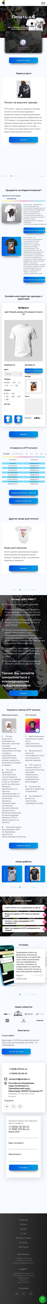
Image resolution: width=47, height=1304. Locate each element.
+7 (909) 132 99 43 (18, 1073)
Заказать (23, 140)
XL (17, 385)
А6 (41, 454)
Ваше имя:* (14, 1132)
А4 (31, 454)
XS (14, 382)
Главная (23, 1220)
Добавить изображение (33, 371)
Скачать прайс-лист (23, 501)
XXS (8, 382)
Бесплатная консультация (34, 230)
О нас (23, 1233)
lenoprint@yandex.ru (19, 1079)
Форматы (17, 454)
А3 (26, 454)
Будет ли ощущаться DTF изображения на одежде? (22, 929)
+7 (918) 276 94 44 (18, 1069)
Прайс (6, 454)
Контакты (23, 1247)
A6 (13, 396)
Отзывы (23, 1242)
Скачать (23, 693)
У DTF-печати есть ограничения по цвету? (23, 908)
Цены (23, 1229)
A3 (7, 393)
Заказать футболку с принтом (23, 493)
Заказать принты (23, 845)
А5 (36, 454)
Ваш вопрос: (15, 1154)
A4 (13, 393)
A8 (7, 399)
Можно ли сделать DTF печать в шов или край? (22, 915)
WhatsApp (43, 1301)
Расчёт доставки (16, 1051)
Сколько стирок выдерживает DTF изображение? (19, 922)
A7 (19, 396)
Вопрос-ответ (23, 1238)
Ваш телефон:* (16, 1143)
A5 (7, 396)
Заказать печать (23, 60)
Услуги (23, 1224)
